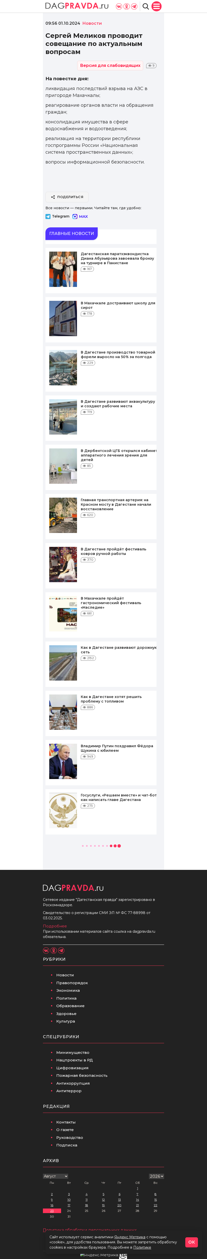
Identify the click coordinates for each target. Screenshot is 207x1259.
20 (119, 1205)
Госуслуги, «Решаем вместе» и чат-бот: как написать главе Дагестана (119, 797)
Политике (142, 1247)
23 (52, 1211)
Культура (65, 1021)
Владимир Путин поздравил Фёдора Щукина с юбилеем (117, 748)
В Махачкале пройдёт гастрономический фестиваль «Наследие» (111, 603)
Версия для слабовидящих (110, 65)
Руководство (69, 1137)
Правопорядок (72, 982)
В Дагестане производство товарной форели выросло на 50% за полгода (118, 354)
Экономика (68, 990)
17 (69, 1205)
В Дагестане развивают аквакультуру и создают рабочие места (118, 403)
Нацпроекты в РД (74, 1060)
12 (103, 1199)
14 (137, 1199)
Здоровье (66, 1013)
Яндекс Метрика (129, 1237)
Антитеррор (69, 1090)
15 (155, 1199)
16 (51, 1205)
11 (87, 1199)
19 (103, 1205)
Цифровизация (72, 1067)
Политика (66, 998)
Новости (65, 975)
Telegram (60, 216)
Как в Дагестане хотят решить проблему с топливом (111, 699)
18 (86, 1205)
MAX (83, 216)
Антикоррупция (73, 1083)
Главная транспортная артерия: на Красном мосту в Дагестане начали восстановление (116, 504)
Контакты (66, 1122)
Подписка (66, 1145)
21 (137, 1205)
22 (155, 1205)
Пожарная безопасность (82, 1075)
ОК (191, 1242)
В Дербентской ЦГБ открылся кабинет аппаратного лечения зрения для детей (119, 455)
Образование (70, 1005)
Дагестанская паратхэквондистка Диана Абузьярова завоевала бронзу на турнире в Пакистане (117, 258)
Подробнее (55, 926)
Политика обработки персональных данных (90, 1230)
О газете (65, 1129)
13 (119, 1199)
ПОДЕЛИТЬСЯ (70, 197)
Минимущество (72, 1052)
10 (69, 1199)
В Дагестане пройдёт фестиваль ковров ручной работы (113, 551)
